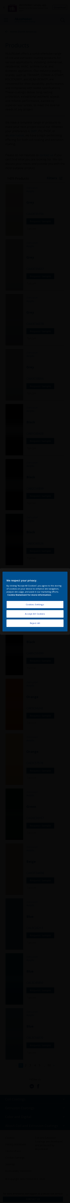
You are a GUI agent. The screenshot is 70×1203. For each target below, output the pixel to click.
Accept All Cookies (35, 613)
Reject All (35, 623)
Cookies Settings (35, 604)
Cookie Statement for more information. (29, 594)
